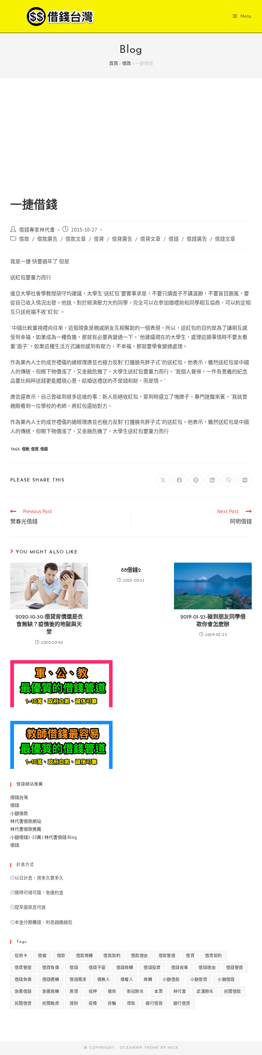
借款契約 (111, 955)
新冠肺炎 (135, 991)
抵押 (93, 991)
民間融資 (50, 1003)
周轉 (148, 979)
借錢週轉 (50, 979)
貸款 (131, 1003)
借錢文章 (225, 239)
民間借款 (232, 991)
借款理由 (139, 955)
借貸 (99, 239)
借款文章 (76, 239)
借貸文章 (150, 239)
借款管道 (167, 955)
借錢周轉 (124, 967)
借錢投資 (152, 967)
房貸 (74, 991)
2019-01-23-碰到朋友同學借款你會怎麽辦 (213, 620)
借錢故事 (179, 967)
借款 (126, 63)
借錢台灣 (19, 797)
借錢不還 (97, 967)
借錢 (174, 239)
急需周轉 (50, 991)
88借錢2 (131, 570)
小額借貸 (198, 979)
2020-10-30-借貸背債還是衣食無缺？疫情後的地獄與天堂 (49, 624)
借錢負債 (23, 979)
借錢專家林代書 (37, 229)
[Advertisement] (131, 146)
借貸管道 (23, 967)
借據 (42, 955)
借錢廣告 (197, 239)
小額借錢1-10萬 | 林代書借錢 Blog (43, 837)
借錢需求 (78, 979)
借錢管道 (234, 967)
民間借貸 (23, 1003)
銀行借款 (154, 1003)
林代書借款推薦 (25, 829)
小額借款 (19, 813)
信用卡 (21, 955)
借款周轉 (84, 955)
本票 (158, 991)
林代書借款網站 (25, 821)
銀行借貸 (181, 1003)
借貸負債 (50, 967)
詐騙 (112, 1003)
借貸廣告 (122, 239)
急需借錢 (23, 991)
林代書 (179, 991)
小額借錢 (226, 979)
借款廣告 (47, 239)
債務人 (103, 979)
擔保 (112, 991)
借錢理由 (207, 967)
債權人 (126, 979)
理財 (74, 1003)
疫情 (93, 1003)
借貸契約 (213, 955)
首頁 (113, 63)
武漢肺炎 (205, 991)
